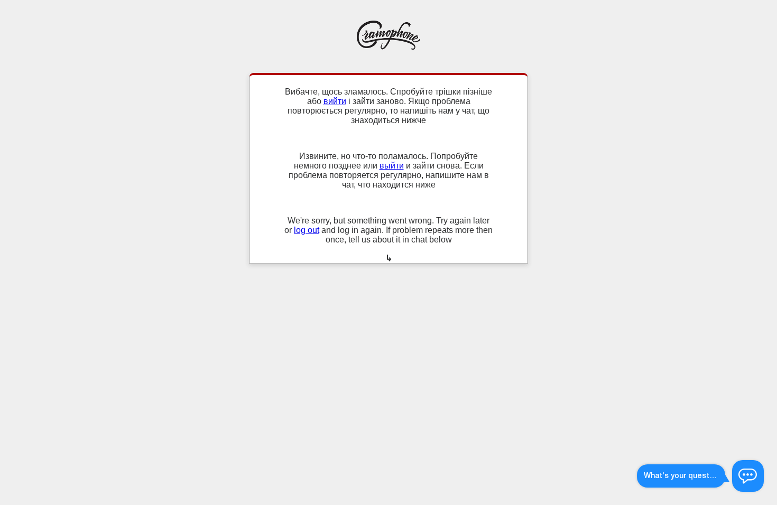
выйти (392, 165)
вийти (334, 101)
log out (306, 230)
